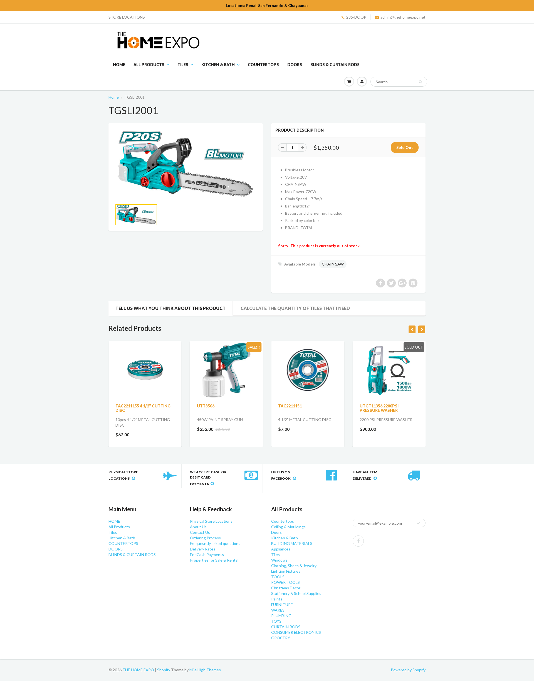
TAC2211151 (290, 406)
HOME (119, 64)
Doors (276, 532)
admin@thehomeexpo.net (403, 17)
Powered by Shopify (408, 669)
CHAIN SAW (333, 264)
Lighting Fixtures (285, 571)
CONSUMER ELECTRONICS (296, 632)
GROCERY (280, 637)
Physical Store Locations (211, 521)
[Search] (420, 81)
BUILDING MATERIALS (291, 543)
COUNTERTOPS (263, 64)
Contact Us (200, 532)
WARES (278, 610)
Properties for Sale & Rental (214, 560)
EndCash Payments (207, 554)
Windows (279, 560)
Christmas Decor (285, 587)
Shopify (163, 669)
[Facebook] (358, 541)
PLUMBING (281, 615)
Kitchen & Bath (218, 64)
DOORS (294, 64)
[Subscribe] (419, 523)
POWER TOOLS (285, 582)
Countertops (282, 521)
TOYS (276, 621)
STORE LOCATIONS (126, 17)
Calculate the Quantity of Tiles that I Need (295, 308)
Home (113, 97)
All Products (149, 64)
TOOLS (278, 576)
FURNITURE (282, 604)
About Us (198, 526)
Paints (276, 599)
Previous (95, 219)
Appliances (280, 549)
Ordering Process (205, 537)
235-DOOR (356, 17)
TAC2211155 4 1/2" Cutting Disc (142, 408)
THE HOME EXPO (138, 669)
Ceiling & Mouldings (288, 526)
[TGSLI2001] (185, 165)
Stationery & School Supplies (296, 593)
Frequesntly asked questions (215, 543)
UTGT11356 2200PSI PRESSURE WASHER (379, 408)
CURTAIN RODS (285, 626)
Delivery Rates (202, 549)
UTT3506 (205, 406)
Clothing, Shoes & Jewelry (294, 565)
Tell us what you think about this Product (170, 308)
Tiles (182, 64)
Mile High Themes (205, 669)
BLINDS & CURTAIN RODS (335, 64)
